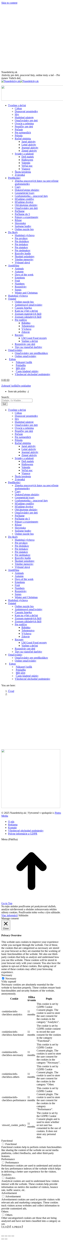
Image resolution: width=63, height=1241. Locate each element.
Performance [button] (8, 1159)
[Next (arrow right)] (6, 1238)
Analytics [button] (6, 1174)
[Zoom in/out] (12, 1235)
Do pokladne (24, 385)
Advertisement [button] (9, 1193)
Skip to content (9, 2)
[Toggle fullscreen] (9, 1235)
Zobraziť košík (9, 385)
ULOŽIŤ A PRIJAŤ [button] (12, 1227)
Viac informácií (9, 915)
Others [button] (4, 1211)
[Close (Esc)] (2, 1235)
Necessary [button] (6, 975)
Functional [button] (7, 1140)
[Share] (6, 1235)
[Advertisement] (31, 37)
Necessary (10, 978)
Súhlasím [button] (23, 915)
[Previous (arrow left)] (2, 1238)
